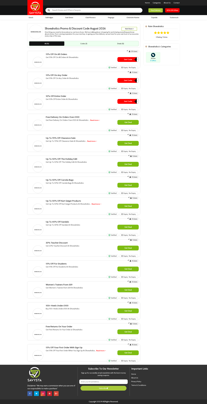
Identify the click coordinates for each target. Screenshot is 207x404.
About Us (167, 3)
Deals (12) (120, 43)
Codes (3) (83, 43)
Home (147, 3)
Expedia (154, 17)
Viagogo (111, 17)
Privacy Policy (136, 381)
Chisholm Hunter (132, 17)
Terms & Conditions (138, 385)
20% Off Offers (172, 10)
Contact (177, 3)
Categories (157, 3)
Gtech (31, 17)
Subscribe (102, 388)
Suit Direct (69, 17)
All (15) (47, 43)
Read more (94, 120)
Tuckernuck (174, 17)
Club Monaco (90, 17)
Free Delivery (155, 10)
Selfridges (49, 17)
